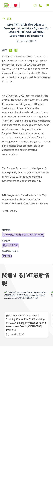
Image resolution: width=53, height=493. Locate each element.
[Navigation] (48, 5)
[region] (26, 315)
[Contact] (41, 5)
